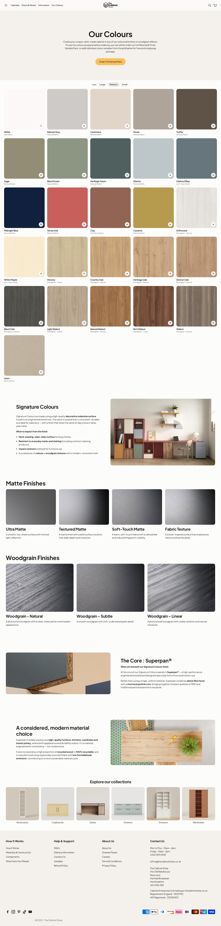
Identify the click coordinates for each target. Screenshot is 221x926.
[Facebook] (7, 912)
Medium (114, 84)
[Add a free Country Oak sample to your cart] (127, 273)
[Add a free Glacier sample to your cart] (170, 175)
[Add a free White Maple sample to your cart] (41, 273)
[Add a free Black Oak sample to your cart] (41, 323)
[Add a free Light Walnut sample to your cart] (84, 323)
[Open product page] (22, 803)
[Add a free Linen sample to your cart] (41, 372)
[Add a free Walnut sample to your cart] (213, 323)
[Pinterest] (19, 912)
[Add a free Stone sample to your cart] (170, 126)
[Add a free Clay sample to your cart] (127, 224)
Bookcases (22, 822)
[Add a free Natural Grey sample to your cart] (84, 126)
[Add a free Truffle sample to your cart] (213, 126)
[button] (6, 5)
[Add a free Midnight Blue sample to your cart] (41, 224)
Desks (93, 822)
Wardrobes (198, 822)
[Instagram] (13, 912)
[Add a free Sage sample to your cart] (41, 175)
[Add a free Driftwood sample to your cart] (213, 224)
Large (102, 84)
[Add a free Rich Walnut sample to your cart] (170, 323)
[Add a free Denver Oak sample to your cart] (213, 273)
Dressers (163, 822)
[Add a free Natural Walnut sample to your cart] (127, 323)
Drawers (128, 822)
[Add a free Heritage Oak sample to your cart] (170, 273)
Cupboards (58, 822)
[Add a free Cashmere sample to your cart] (127, 126)
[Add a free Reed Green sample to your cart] (84, 175)
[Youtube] (30, 912)
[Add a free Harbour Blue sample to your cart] (213, 175)
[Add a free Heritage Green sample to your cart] (127, 175)
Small (124, 84)
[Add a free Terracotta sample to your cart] (84, 224)
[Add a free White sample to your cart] (41, 126)
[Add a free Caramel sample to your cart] (170, 224)
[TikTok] (24, 912)
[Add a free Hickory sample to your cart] (84, 273)
